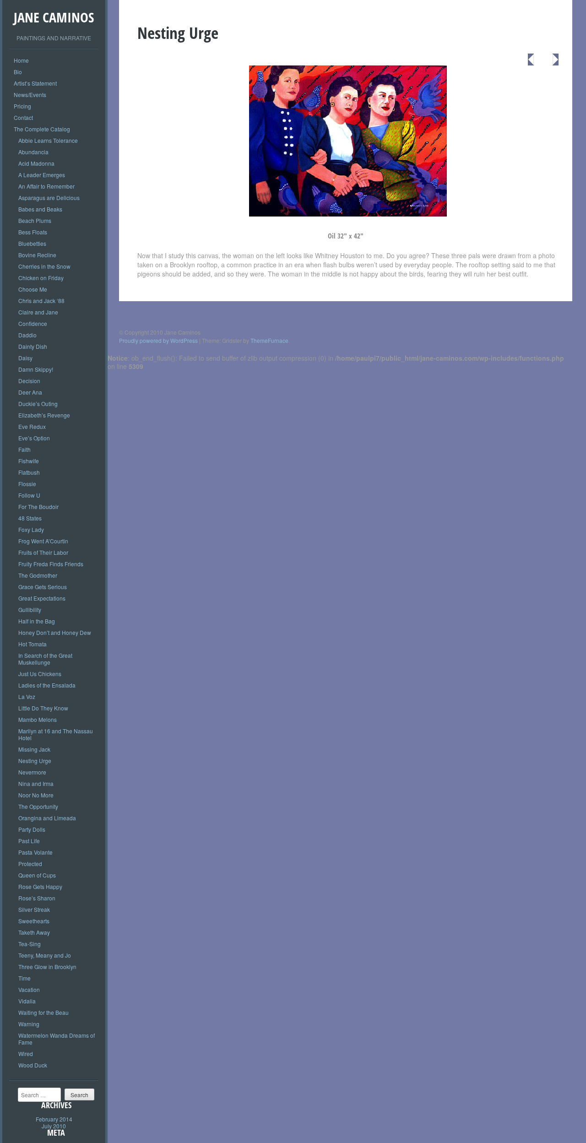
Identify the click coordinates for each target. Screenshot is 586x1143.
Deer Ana (30, 392)
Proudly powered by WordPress (158, 340)
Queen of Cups (37, 875)
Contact (23, 117)
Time (24, 978)
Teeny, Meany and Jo (44, 955)
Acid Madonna (36, 163)
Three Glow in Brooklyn (47, 966)
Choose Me (32, 289)
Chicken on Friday (41, 278)
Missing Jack (34, 749)
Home (21, 60)
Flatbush (29, 472)
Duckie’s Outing (38, 403)
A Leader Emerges (41, 175)
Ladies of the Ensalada (47, 685)
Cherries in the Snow (44, 266)
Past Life (29, 841)
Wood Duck (32, 1065)
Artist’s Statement (35, 83)
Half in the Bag (36, 621)
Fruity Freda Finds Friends (50, 564)
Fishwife (28, 461)
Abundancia (33, 152)
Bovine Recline (37, 255)
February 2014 (54, 1119)
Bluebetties (32, 243)
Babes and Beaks (40, 209)
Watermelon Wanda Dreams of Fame (56, 1038)
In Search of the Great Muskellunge (45, 658)
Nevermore (32, 772)
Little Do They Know (43, 708)
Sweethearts (33, 921)
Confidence (32, 323)
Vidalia (27, 1001)
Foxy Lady (31, 529)
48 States (30, 518)
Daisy (25, 358)
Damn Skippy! (35, 369)
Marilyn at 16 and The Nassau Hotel (55, 734)
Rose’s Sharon (36, 898)
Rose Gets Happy (40, 886)
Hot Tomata (32, 644)
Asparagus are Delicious (49, 197)
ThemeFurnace (269, 340)
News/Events (30, 94)
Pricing (22, 106)
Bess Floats (32, 232)
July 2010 (54, 1126)
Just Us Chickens (39, 673)
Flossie (27, 484)
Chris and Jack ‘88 (41, 300)
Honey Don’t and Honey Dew (54, 632)
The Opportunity (38, 806)
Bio (18, 72)
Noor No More (36, 795)
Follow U (29, 495)
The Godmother (37, 575)
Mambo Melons (37, 719)
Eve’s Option (34, 438)
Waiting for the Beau (43, 1012)
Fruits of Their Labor (43, 552)
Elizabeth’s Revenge (44, 415)
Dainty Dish (32, 346)
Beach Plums (34, 220)
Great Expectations (41, 598)
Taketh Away (34, 932)
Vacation (29, 989)
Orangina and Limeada (47, 818)
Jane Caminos (54, 17)
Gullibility (29, 609)
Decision (29, 381)
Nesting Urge (34, 760)
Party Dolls (31, 829)
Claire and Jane (38, 312)
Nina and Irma (36, 783)
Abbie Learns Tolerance (48, 140)
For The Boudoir (38, 506)
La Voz (26, 696)
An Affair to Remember (46, 186)
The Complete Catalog (42, 129)
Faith (24, 449)
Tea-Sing (29, 944)
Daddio (27, 335)
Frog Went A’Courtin (43, 541)
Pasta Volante (35, 852)
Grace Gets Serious (42, 586)
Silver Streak (34, 909)
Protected (30, 863)
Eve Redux (32, 426)
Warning (28, 1024)
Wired (25, 1053)
